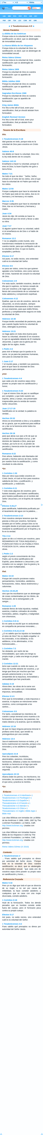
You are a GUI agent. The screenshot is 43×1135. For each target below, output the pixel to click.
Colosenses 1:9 (9, 281)
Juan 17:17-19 (8, 408)
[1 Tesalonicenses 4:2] (3, 510)
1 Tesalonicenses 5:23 (12, 391)
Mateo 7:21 (7, 174)
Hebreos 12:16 (9, 726)
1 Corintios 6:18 (9, 900)
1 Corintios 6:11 (9, 488)
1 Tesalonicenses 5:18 (12, 139)
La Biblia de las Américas (14, 34)
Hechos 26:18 (8, 433)
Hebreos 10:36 (9, 319)
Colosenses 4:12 (10, 298)
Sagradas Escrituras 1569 (14, 93)
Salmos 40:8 (8, 151)
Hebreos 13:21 (9, 331)
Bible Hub (6, 814)
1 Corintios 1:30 (9, 473)
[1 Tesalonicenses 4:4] (40, 510)
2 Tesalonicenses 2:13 (12, 516)
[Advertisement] (21, 950)
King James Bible (10, 105)
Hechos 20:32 (8, 418)
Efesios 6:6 (7, 266)
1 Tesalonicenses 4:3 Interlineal (16, 795)
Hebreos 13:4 (8, 739)
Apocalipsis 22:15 (10, 774)
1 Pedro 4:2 (7, 349)
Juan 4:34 (6, 213)
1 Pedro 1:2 (7, 554)
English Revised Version (13, 117)
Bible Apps (30, 811)
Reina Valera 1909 (10, 69)
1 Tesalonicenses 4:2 (12, 924)
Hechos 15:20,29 (10, 591)
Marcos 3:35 (8, 201)
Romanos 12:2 (9, 238)
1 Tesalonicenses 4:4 (12, 378)
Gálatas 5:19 (8, 684)
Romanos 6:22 (9, 454)
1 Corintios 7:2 (9, 648)
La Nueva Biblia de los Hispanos (17, 45)
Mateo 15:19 (8, 576)
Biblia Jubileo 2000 (11, 81)
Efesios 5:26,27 (9, 506)
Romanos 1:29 (9, 606)
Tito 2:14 (6, 536)
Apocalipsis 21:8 (10, 754)
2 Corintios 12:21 (10, 664)
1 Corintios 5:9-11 (10, 621)
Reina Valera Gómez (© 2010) (15, 847)
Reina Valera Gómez (11, 57)
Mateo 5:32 (7, 883)
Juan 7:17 (6, 226)
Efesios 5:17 (8, 256)
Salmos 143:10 (9, 161)
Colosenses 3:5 (9, 711)
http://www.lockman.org (12, 825)
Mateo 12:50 (8, 189)
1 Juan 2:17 (7, 361)
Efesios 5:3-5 (8, 696)
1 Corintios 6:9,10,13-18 (13, 631)
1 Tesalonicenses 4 (11, 856)
